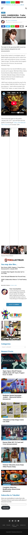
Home (4, 525)
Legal (17, 525)
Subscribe (5, 507)
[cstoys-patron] (12, 320)
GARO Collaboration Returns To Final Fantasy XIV (14, 280)
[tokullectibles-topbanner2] (14, 261)
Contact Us (22, 525)
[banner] (11, 340)
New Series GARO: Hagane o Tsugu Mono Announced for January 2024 (13, 268)
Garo (15, 285)
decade (12, 285)
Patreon (14, 526)
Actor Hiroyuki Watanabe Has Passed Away (13, 276)
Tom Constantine (12, 20)
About (13, 525)
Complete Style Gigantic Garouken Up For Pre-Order (12, 272)
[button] (5, 132)
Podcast (8, 525)
